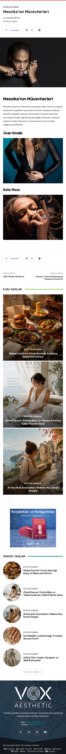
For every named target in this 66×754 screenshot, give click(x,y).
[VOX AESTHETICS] (33, 697)
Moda (16, 7)
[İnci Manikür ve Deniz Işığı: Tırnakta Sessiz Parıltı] (12, 636)
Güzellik (7, 7)
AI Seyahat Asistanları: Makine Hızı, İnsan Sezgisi (33, 489)
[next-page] (10, 501)
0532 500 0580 (37, 724)
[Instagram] (29, 732)
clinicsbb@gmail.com (35, 722)
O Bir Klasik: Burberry (13, 276)
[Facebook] (21, 732)
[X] (37, 732)
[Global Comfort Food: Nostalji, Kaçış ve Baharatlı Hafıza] (33, 327)
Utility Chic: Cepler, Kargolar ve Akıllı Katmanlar (40, 659)
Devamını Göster (32, 672)
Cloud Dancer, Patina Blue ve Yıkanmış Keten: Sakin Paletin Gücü (33, 422)
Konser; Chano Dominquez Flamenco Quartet (49, 277)
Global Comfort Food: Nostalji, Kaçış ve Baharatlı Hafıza (33, 355)
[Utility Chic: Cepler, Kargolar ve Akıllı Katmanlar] (12, 658)
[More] (39, 30)
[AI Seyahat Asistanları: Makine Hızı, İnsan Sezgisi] (33, 461)
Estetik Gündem (32, 349)
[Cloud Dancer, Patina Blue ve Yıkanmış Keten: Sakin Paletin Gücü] (33, 394)
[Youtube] (45, 732)
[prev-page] (5, 501)
